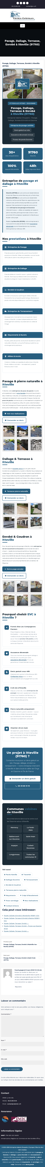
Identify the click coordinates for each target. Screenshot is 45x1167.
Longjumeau (14, 854)
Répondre (18, 987)
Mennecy (14, 827)
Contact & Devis (12, 906)
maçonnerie (26, 1162)
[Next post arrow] (40, 958)
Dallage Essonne (13, 880)
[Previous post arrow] (40, 944)
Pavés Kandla (11, 874)
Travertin (27, 874)
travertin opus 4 (18, 468)
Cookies (24, 1150)
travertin (32, 1157)
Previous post (8, 941)
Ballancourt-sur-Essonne (14, 838)
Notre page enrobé (15, 569)
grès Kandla (21, 393)
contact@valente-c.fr (14, 1104)
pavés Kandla (16, 1159)
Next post (7, 955)
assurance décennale (18, 660)
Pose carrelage (12, 901)
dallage (13, 1155)
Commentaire (6, 1014)
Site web (4, 1059)
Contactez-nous (16, 676)
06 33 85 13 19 (24, 786)
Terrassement (32, 880)
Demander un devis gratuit (24, 779)
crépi (12, 1164)
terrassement (35, 1155)
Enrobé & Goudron (13, 885)
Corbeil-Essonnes (30, 847)
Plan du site (39, 1147)
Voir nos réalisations (15, 414)
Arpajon (14, 845)
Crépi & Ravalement (30, 895)
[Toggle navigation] (22, 26)
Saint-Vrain (30, 836)
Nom (3, 1040)
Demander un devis (15, 420)
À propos (31, 1147)
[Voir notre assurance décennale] (15, 1120)
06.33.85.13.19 (12, 1101)
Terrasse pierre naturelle (17, 491)
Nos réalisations (31, 901)
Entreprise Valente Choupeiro (19, 1147)
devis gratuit (30, 1164)
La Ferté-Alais (30, 829)
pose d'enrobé (22, 1155)
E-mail (4, 1050)
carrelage (36, 1162)
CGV (19, 1150)
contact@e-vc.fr (31, 6)
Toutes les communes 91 (30, 856)
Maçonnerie (11, 895)
